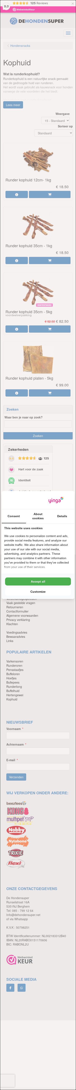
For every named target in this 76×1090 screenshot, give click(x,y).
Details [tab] (62, 516)
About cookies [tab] (38, 516)
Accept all (38, 581)
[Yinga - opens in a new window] (56, 500)
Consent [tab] (14, 516)
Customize (38, 591)
